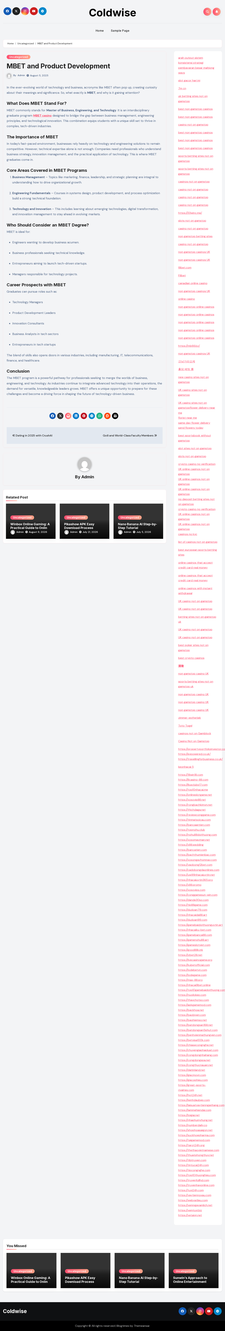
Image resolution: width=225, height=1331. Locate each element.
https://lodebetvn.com (192, 970)
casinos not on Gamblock (194, 733)
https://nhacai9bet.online (194, 985)
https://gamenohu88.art (193, 940)
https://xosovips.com (191, 890)
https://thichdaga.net (192, 810)
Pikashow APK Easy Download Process (79, 526)
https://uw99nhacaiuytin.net (196, 875)
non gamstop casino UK (193, 673)
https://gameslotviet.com (194, 945)
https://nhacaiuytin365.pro (195, 880)
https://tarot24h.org (191, 1145)
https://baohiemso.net (192, 1020)
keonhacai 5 (186, 767)
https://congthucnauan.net (195, 1065)
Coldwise (112, 12)
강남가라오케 (186, 361)
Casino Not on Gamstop (193, 741)
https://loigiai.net (189, 1115)
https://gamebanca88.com (195, 935)
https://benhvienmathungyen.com (199, 1035)
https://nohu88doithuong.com (197, 835)
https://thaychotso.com (193, 1000)
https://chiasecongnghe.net (196, 1045)
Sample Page (120, 30)
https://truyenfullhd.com (193, 1180)
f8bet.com (184, 267)
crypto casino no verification (197, 464)
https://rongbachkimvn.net (195, 805)
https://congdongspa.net (194, 1060)
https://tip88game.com (193, 905)
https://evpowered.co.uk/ (194, 754)
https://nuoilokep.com (192, 995)
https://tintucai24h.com (193, 1165)
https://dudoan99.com (192, 920)
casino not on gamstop (193, 124)
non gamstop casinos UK (194, 252)
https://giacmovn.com (192, 1075)
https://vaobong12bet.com (195, 865)
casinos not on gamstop (194, 181)
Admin (21, 75)
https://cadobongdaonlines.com (198, 870)
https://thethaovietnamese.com (198, 1150)
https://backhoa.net (191, 1010)
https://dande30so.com (193, 900)
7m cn (182, 88)
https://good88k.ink (190, 950)
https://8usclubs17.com (193, 785)
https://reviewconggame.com (197, 815)
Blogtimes (123, 1326)
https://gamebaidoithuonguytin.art (200, 925)
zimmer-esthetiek (189, 718)
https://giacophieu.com (193, 1080)
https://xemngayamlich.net (195, 1205)
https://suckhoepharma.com (196, 1135)
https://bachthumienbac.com (197, 855)
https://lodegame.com (192, 975)
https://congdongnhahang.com (198, 1055)
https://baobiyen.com (192, 1015)
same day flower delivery (194, 423)
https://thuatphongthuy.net (196, 1155)
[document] (198, 534)
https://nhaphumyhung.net (195, 1120)
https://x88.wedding (191, 845)
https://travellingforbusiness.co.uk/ (200, 759)
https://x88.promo (189, 885)
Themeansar (142, 1326)
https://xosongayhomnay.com (197, 860)
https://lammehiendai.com (194, 1110)
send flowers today (190, 428)
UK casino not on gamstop (195, 601)
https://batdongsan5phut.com (198, 1030)
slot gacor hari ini (189, 80)
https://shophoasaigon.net (195, 1130)
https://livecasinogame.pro (195, 960)
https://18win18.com (190, 775)
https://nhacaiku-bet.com (194, 930)
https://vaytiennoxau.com (194, 1195)
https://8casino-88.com (193, 779)
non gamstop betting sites (195, 236)
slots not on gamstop (192, 220)
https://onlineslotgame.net (195, 795)
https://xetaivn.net (190, 1215)
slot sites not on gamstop (195, 448)
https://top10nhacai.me (193, 789)
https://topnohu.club (191, 830)
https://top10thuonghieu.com (197, 1175)
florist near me (187, 418)
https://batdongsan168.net (195, 1025)
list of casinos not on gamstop (197, 542)
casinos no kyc (187, 534)
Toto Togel (185, 725)
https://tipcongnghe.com (194, 1170)
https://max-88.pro (190, 980)
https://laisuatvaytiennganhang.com (201, 1105)
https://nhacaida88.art (192, 915)
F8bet (182, 275)
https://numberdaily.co (192, 1125)
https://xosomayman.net (194, 840)
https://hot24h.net (190, 1095)
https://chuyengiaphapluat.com (198, 1050)
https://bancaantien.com (194, 825)
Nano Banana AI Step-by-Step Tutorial (137, 526)
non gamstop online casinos (196, 307)
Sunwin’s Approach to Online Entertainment (190, 1280)
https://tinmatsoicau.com (194, 820)
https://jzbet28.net (190, 955)
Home (100, 30)
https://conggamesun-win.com (197, 895)
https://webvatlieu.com (193, 1200)
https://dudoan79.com (192, 910)
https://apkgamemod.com (194, 1005)
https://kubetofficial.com (194, 965)
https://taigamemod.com (194, 1140)
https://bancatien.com (192, 850)
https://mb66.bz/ (189, 346)
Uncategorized (18, 56)
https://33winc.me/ (190, 213)
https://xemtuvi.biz (190, 1210)
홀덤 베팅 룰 (186, 369)
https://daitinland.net (191, 1070)
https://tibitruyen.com (192, 1160)
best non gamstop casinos (195, 109)
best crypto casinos (191, 658)
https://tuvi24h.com (191, 1190)
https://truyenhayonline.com (196, 1185)
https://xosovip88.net (192, 800)
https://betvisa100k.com (194, 1040)
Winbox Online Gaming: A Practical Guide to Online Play (30, 528)
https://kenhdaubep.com (194, 1100)
